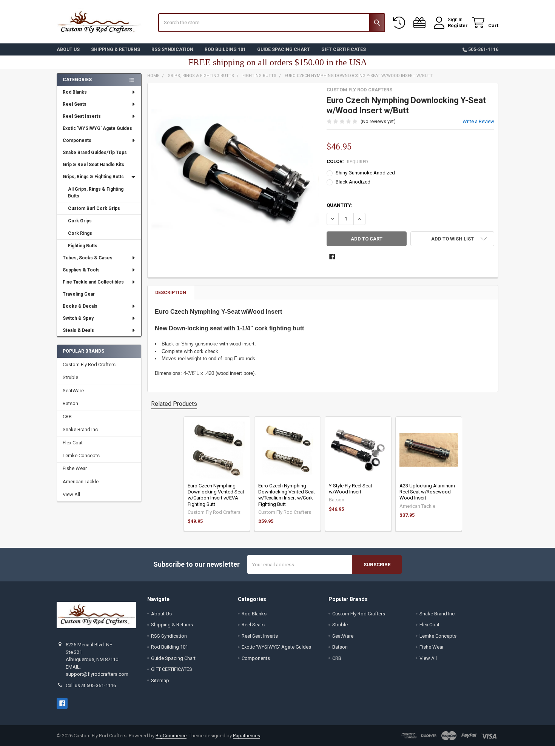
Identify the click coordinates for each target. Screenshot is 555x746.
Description (170, 292)
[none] (235, 171)
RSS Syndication (172, 49)
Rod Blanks (75, 92)
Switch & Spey (78, 318)
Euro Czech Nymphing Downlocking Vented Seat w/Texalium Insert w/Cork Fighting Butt (286, 495)
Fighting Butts (82, 245)
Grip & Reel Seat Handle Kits (93, 164)
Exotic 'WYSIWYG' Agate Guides (97, 128)
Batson (70, 403)
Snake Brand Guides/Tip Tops (95, 152)
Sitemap (160, 680)
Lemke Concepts (81, 455)
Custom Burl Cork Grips (94, 208)
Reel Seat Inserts (82, 116)
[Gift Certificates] (421, 23)
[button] (452, 238)
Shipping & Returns (115, 49)
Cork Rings (80, 233)
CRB (67, 416)
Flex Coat (73, 442)
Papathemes (246, 735)
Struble (70, 377)
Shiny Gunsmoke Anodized (365, 173)
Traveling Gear (79, 294)
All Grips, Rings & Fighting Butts (95, 192)
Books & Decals (80, 306)
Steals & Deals (78, 330)
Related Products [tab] (174, 403)
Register (458, 25)
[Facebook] (332, 256)
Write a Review (478, 121)
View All (71, 494)
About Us (68, 49)
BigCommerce (171, 735)
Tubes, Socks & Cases (88, 257)
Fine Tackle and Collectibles (93, 282)
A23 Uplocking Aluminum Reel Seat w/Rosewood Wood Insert (427, 492)
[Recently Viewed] (400, 23)
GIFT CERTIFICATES (343, 49)
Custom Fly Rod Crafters (89, 364)
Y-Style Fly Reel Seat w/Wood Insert (350, 489)
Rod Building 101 (225, 49)
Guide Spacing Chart (283, 49)
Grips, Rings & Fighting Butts (93, 176)
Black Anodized (353, 182)
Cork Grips (80, 220)
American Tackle (81, 481)
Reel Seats (74, 104)
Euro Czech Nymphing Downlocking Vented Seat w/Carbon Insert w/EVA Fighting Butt (216, 495)
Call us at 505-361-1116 (91, 685)
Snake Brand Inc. (81, 429)
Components (77, 140)
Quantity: (340, 205)
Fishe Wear (75, 468)
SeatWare (73, 390)
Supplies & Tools (81, 270)
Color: (347, 161)
